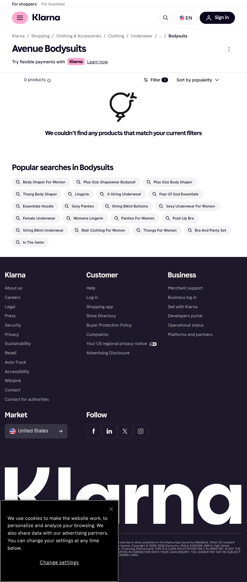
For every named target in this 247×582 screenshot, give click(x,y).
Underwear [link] (141, 36)
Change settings (59, 562)
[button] (185, 17)
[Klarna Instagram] (140, 431)
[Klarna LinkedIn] (109, 431)
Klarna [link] (18, 36)
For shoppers (24, 4)
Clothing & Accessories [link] (78, 36)
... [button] (160, 36)
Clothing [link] (116, 36)
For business (53, 4)
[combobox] (197, 80)
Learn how (97, 62)
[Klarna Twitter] (125, 431)
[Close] (111, 509)
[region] (59, 541)
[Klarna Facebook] (93, 431)
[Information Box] (49, 80)
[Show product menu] (229, 49)
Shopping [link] (40, 36)
